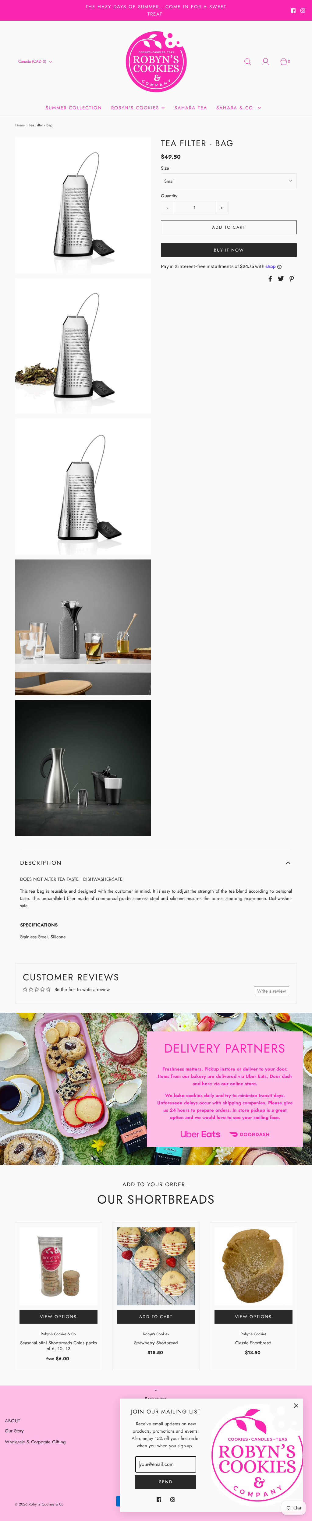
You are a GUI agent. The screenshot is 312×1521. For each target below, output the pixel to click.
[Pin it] (290, 278)
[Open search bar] (251, 61)
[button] (156, 863)
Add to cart (229, 227)
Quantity (169, 195)
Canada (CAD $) (33, 61)
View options (58, 1317)
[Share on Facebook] (269, 278)
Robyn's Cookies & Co (58, 1334)
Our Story (14, 1430)
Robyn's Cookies (156, 1334)
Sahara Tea (191, 107)
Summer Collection (74, 107)
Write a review (271, 991)
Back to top (156, 1399)
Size (165, 168)
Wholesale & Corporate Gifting (35, 1441)
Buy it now (229, 250)
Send (166, 1482)
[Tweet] (280, 278)
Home (20, 125)
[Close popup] (296, 1405)
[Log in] (269, 61)
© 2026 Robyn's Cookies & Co (39, 1504)
